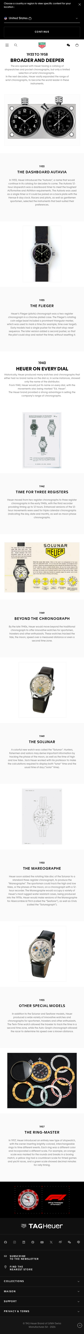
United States (18, 18)
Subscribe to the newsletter (24, 1257)
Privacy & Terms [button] (16, 1311)
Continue (57, 32)
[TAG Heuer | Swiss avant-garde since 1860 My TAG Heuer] (42, 1226)
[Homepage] (42, 45)
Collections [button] (14, 1281)
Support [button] (10, 1301)
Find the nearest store (21, 1268)
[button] (68, 45)
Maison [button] (10, 1291)
